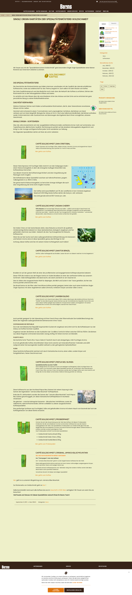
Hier (14, 480)
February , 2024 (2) (108, 76)
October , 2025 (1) (107, 71)
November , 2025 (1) (108, 68)
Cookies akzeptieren (55, 590)
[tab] (66, 11)
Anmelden (35, 1)
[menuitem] (29, 11)
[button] (18, 1)
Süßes (102, 89)
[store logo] (66, 6)
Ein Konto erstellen (46, 1)
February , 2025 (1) (108, 73)
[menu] (66, 11)
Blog (8, 15)
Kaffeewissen (106, 58)
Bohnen (105, 86)
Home (2, 15)
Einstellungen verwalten (74, 590)
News (47, 502)
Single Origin (112, 86)
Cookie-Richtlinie (77, 582)
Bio (101, 86)
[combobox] (108, 1)
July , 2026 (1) (106, 65)
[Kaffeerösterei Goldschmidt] (55, 76)
